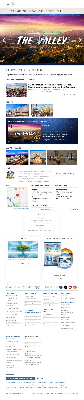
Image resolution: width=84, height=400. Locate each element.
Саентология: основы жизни (19, 259)
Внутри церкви (10, 317)
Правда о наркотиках (12, 354)
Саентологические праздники (49, 320)
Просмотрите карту (21, 209)
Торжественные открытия (48, 315)
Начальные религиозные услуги (32, 311)
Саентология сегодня (48, 310)
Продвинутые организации (41, 223)
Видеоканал (10, 325)
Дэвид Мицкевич (60, 382)
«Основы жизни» (29, 306)
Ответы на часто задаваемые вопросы (13, 321)
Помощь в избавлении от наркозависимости (14, 351)
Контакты (74, 209)
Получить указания (45, 209)
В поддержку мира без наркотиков (36, 387)
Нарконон (21, 387)
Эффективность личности (32, 318)
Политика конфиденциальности (40, 393)
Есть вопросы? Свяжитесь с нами (30, 340)
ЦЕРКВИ (41, 214)
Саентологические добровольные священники (33, 385)
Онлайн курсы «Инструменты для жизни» (30, 298)
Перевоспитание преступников (11, 346)
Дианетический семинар (32, 315)
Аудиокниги (46, 299)
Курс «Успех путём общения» (30, 325)
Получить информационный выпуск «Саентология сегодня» (32, 362)
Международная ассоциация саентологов (61, 385)
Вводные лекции (48, 302)
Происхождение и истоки (14, 311)
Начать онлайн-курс (12, 385)
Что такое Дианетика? (13, 308)
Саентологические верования (12, 304)
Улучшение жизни (30, 321)
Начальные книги (48, 296)
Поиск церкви (65, 307)
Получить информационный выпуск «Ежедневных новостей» (32, 356)
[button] (7, 39)
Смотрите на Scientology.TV (53, 140)
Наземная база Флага (41, 225)
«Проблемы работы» (31, 303)
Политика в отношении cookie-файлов (61, 393)
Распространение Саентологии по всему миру (41, 230)
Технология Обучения (13, 342)
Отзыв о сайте (31, 344)
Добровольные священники (11, 366)
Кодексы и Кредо (11, 314)
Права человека (11, 358)
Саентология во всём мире (67, 304)
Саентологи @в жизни (68, 298)
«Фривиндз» (41, 228)
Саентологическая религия (45, 382)
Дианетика (19, 382)
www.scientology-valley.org (38, 181)
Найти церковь (41, 218)
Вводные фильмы (48, 305)
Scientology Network (30, 382)
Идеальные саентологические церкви (41, 220)
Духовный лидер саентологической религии (49, 326)
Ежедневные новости (66, 295)
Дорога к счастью (11, 339)
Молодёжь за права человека (14, 390)
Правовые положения (50, 395)
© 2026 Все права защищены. (16, 394)
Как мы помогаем (13, 336)
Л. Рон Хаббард (10, 382)
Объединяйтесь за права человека (58, 387)
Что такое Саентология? (11, 295)
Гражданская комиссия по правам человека (37, 390)
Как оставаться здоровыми (12, 373)
